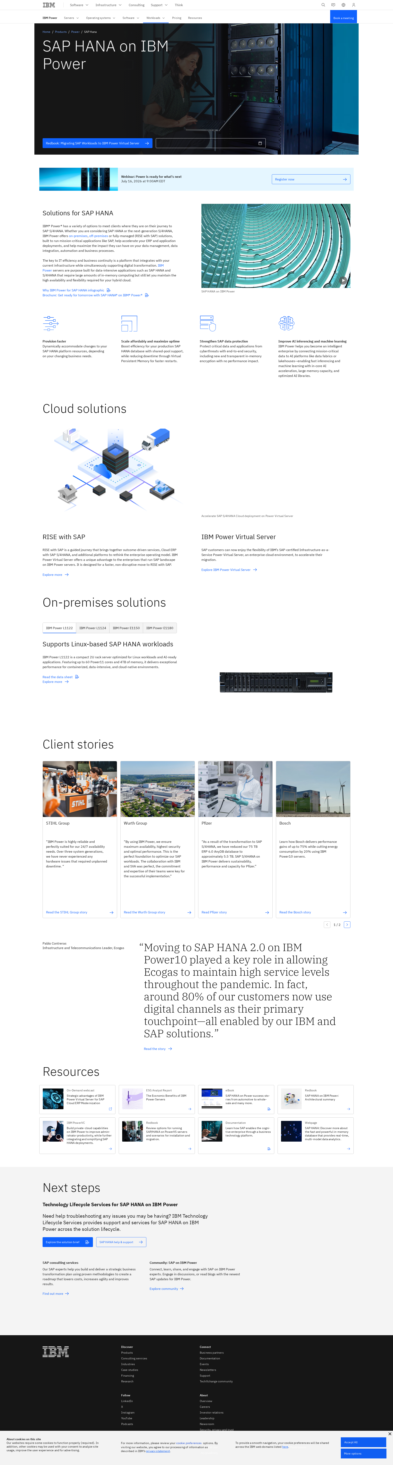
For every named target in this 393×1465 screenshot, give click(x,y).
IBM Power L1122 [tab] (59, 628)
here (285, 1447)
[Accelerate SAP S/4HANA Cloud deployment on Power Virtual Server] (275, 473)
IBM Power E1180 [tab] (159, 628)
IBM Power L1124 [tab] (92, 628)
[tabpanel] (196, 682)
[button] (343, 5)
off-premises (98, 236)
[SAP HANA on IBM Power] (275, 248)
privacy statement (158, 1451)
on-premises (78, 236)
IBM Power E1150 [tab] (126, 628)
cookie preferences (189, 1443)
